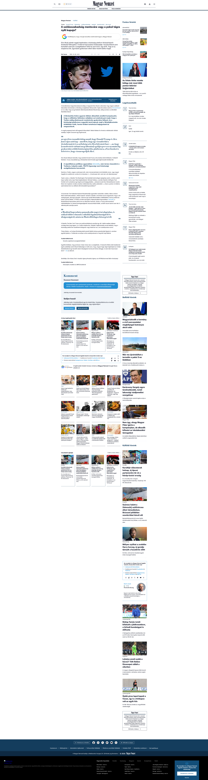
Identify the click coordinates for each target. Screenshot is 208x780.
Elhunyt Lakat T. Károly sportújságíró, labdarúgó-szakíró (83, 415)
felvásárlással (116, 108)
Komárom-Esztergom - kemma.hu (160, 766)
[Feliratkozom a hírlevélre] (59, 4)
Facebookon (95, 358)
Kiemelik (111, 199)
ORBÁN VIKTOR (91, 8)
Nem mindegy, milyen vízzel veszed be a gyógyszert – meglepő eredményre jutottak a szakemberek (113, 440)
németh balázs (132, 143)
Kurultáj (63, 330)
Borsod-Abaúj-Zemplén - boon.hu (104, 771)
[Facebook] (112, 358)
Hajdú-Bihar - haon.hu (129, 771)
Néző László (127, 584)
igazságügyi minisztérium (112, 330)
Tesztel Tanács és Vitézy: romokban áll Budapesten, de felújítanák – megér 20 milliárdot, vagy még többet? (113, 392)
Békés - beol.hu (100, 769)
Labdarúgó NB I (126, 619)
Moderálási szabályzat (140, 748)
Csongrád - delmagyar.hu (102, 773)
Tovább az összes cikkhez (113, 318)
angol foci (125, 656)
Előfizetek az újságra (128, 742)
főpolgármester (126, 384)
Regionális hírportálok (103, 761)
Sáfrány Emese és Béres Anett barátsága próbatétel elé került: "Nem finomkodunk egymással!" (98, 391)
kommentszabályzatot (104, 286)
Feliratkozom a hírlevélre (113, 100)
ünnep (127, 585)
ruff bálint (125, 317)
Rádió (156, 761)
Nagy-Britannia (94, 330)
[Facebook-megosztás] (120, 54)
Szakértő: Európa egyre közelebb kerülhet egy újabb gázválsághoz (67, 439)
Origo (62, 386)
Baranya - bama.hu (101, 766)
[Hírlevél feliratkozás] (118, 356)
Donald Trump (69, 24)
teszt (130, 126)
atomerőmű (126, 27)
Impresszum (53, 748)
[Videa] (112, 361)
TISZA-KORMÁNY (116, 8)
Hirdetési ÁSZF (127, 748)
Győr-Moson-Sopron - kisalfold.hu (132, 769)
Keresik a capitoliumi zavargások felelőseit (74, 241)
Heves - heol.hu (128, 773)
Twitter (63, 24)
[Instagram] (115, 358)
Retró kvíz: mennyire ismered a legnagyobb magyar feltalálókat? (97, 415)
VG (107, 386)
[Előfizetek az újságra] (145, 4)
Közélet (114, 761)
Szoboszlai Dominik (133, 182)
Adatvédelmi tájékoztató (77, 748)
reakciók (94, 24)
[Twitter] (118, 358)
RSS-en (98, 360)
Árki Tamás (64, 54)
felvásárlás (77, 24)
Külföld (75, 20)
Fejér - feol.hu (128, 766)
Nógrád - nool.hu (156, 769)
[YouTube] (115, 361)
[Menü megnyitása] (154, 4)
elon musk (108, 24)
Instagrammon (79, 360)
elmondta (96, 164)
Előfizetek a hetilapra (133, 293)
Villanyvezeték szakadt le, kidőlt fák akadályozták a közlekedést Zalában (98, 439)
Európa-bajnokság (128, 51)
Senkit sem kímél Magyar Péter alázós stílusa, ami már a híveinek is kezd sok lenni (83, 390)
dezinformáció (100, 24)
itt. (92, 101)
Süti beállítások (153, 748)
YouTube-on (91, 360)
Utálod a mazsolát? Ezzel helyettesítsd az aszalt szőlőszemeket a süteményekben (67, 416)
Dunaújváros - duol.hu (129, 764)
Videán (85, 360)
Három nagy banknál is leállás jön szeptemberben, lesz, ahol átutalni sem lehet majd (67, 391)
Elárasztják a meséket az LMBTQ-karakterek (74, 264)
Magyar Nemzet (66, 20)
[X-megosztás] (116, 54)
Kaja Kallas (78, 330)
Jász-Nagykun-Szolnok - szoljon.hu (160, 764)
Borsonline (94, 386)
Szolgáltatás (147, 761)
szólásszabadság (85, 24)
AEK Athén (126, 39)
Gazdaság (123, 761)
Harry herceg (126, 541)
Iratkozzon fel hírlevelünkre (71, 358)
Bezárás (187, 777)
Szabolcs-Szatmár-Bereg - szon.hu (160, 773)
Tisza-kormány (132, 108)
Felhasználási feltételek (93, 748)
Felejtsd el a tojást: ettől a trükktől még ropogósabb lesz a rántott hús (113, 416)
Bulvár (139, 761)
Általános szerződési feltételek (111, 748)
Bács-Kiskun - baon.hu (102, 764)
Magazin (131, 761)
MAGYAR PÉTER (103, 8)
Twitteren (102, 358)
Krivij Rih (125, 502)
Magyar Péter (132, 161)
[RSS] (118, 361)
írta (67, 251)
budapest (131, 246)
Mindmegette (64, 412)
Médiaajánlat (63, 748)
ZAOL (93, 435)
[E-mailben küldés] (113, 54)
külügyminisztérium (127, 77)
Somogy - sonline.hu (157, 771)
